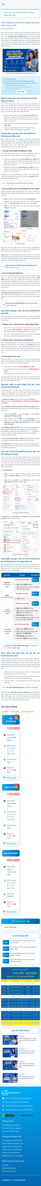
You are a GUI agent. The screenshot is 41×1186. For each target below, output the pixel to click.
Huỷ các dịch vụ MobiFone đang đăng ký (20, 265)
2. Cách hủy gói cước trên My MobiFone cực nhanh (18, 87)
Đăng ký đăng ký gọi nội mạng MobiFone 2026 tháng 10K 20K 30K (27, 1040)
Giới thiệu (5, 1165)
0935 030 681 (28, 1106)
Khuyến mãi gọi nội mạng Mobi (12, 1156)
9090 (31, 1110)
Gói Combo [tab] (15, 711)
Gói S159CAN (11, 720)
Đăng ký (35, 580)
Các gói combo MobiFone (15, 687)
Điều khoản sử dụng (8, 1168)
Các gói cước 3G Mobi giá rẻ (15, 303)
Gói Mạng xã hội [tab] (27, 711)
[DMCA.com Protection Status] (8, 1115)
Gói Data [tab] (5, 711)
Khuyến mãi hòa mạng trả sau (12, 1146)
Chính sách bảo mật (8, 1171)
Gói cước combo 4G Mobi (10, 1131)
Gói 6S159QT (11, 853)
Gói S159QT (11, 787)
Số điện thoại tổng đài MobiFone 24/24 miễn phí (18, 13)
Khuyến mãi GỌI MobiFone (11, 1153)
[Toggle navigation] (3, 4)
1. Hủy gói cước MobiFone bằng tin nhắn (15, 85)
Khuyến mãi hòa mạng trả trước (12, 1143)
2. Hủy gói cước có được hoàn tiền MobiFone (16, 94)
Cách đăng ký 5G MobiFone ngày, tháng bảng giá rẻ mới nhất (27, 1065)
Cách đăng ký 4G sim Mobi (11, 1125)
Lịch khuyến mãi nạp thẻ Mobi (12, 1140)
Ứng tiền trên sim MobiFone (15, 183)
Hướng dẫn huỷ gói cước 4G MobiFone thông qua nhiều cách (20, 83)
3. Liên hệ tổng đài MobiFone (12, 89)
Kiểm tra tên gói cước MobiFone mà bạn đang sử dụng (18, 81)
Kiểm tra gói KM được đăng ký (12, 1150)
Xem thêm (21, 92)
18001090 (22, 1110)
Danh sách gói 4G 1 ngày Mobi (12, 1128)
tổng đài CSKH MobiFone (27, 278)
